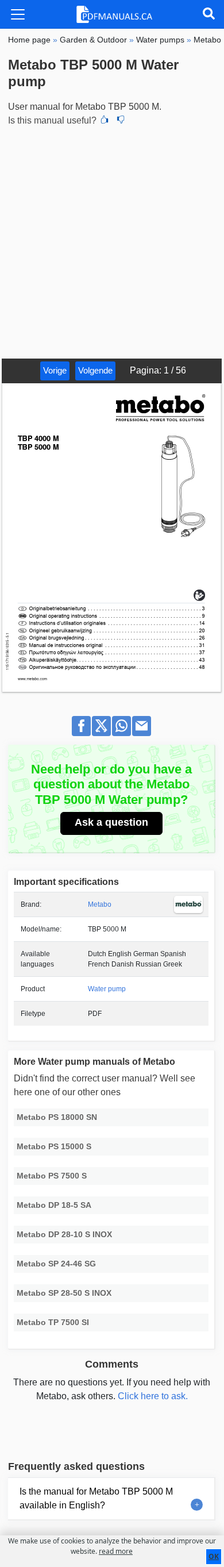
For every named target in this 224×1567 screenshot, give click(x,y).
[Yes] (104, 121)
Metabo (99, 904)
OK (213, 1556)
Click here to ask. (153, 1396)
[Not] (121, 121)
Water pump (107, 989)
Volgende (95, 370)
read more (116, 1551)
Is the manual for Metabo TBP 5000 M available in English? (96, 1498)
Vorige (55, 370)
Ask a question (111, 822)
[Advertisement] (112, 241)
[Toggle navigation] (17, 14)
